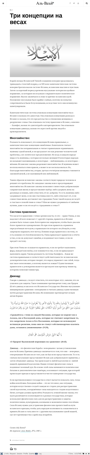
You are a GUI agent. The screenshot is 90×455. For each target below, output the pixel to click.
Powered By (13, 449)
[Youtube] (78, 3)
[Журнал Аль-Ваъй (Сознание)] (45, 3)
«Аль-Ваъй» (25, 430)
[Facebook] (70, 3)
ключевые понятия (18, 440)
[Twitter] (74, 3)
